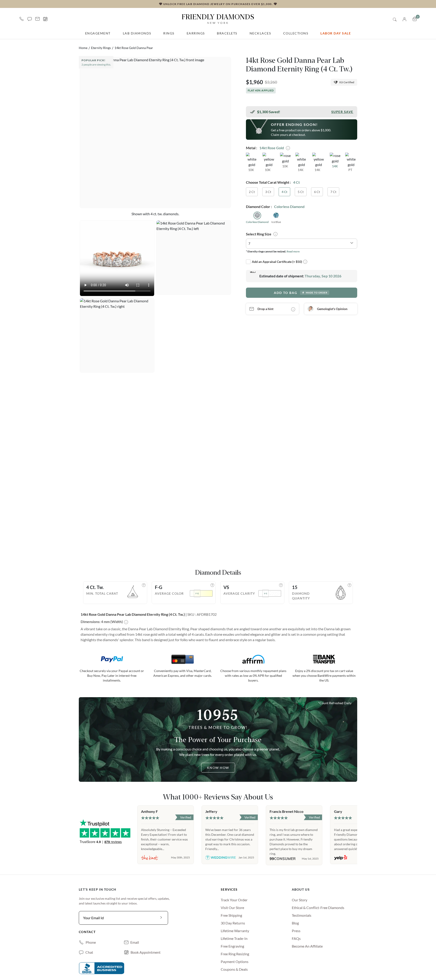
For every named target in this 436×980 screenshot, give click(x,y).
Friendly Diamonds (218, 18)
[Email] (37, 18)
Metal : (251, 147)
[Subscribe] (161, 918)
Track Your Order (234, 900)
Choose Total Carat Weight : (268, 182)
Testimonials (301, 915)
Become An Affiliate (307, 946)
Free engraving (232, 946)
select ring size (258, 234)
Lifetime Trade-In (234, 938)
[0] (414, 19)
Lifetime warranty (235, 931)
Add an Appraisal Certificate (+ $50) (277, 262)
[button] (29, 18)
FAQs (296, 938)
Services (229, 889)
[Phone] (21, 18)
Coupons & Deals (234, 969)
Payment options (234, 961)
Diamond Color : (259, 206)
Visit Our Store (232, 907)
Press (296, 931)
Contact (87, 932)
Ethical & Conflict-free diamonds (318, 907)
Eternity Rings (101, 48)
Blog (295, 923)
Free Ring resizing (235, 954)
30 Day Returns (233, 923)
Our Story (299, 900)
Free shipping (231, 915)
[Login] (404, 19)
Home (83, 48)
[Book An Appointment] (45, 19)
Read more (293, 251)
